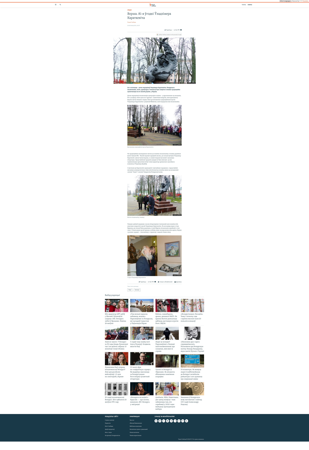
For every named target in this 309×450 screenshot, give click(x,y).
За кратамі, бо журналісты (112, 435)
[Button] (168, 30)
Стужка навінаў (109, 420)
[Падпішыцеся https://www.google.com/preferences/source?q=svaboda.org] (156, 420)
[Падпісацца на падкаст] (171, 420)
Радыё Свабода (131, 22)
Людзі (129, 10)
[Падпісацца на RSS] (186, 420)
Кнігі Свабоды (109, 426)
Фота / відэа (108, 432)
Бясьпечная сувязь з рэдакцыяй (139, 429)
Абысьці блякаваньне (136, 423)
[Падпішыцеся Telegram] (182, 420)
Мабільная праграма (136, 426)
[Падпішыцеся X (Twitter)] (163, 420)
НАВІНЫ (250, 4)
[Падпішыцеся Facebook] (159, 420)
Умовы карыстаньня (135, 435)
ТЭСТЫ (244, 4)
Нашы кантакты (134, 432)
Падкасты (108, 423)
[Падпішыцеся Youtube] (167, 420)
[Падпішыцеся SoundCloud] (175, 420)
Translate (305, 1)
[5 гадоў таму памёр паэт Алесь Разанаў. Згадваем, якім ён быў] (142, 333)
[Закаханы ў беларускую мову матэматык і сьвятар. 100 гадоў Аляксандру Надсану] (192, 388)
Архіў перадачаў (110, 429)
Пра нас (132, 420)
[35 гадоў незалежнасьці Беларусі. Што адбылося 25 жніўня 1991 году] (116, 388)
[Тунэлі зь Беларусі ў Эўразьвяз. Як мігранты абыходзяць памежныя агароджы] (167, 361)
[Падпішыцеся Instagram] (178, 420)
